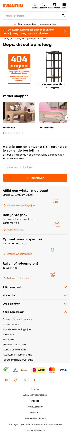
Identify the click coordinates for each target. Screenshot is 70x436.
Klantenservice (15, 229)
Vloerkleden (46, 127)
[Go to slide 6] (17, 133)
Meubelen (9, 127)
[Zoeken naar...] (63, 15)
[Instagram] (6, 380)
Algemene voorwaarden (35, 395)
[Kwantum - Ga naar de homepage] (13, 5)
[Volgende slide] (67, 117)
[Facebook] (34, 380)
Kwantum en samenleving (17, 354)
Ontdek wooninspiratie (19, 253)
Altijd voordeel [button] (12, 287)
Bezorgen (8, 339)
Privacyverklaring (35, 406)
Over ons (35, 389)
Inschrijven (37, 177)
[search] (35, 15)
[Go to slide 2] (6, 133)
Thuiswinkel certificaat (35, 418)
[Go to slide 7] (19, 133)
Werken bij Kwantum (14, 349)
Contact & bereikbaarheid (18, 319)
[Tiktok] (15, 380)
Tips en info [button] (9, 295)
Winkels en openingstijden (21, 205)
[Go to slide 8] (22, 133)
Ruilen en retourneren (19, 278)
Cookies (35, 401)
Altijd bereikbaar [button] (13, 311)
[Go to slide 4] (11, 133)
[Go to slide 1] (3, 133)
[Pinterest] (25, 380)
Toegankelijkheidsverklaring (18, 359)
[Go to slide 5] (14, 133)
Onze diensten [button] (11, 303)
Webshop (8, 334)
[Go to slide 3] (9, 133)
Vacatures (35, 412)
